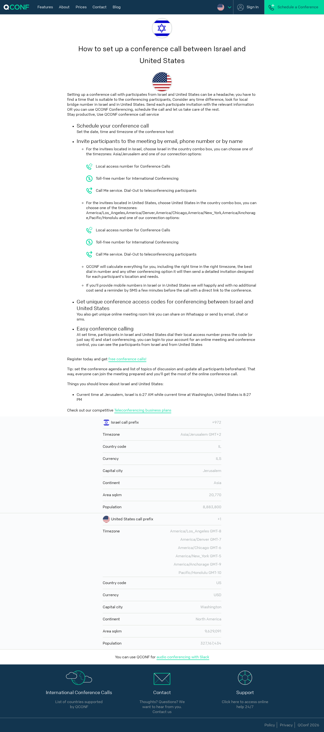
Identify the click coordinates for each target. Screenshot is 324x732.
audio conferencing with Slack (183, 656)
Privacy (286, 725)
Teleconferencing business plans (142, 410)
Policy (269, 725)
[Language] (224, 7)
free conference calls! (127, 359)
